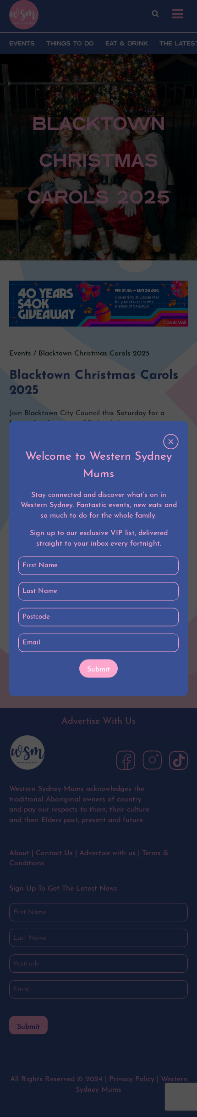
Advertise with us (107, 853)
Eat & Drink (126, 44)
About (19, 853)
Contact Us (54, 853)
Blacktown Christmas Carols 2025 (93, 353)
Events (22, 44)
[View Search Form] (155, 13)
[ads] (98, 304)
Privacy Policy (131, 1079)
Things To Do (70, 44)
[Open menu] (177, 14)
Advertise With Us (98, 721)
